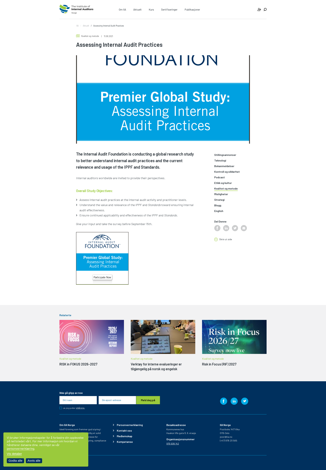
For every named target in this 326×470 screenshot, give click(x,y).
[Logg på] (259, 9)
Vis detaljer (14, 454)
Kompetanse (125, 441)
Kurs (151, 9)
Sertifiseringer (169, 9)
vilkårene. (80, 408)
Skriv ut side (225, 239)
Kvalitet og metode (90, 36)
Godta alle (15, 460)
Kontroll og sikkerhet (227, 171)
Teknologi (220, 160)
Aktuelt (137, 9)
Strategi (219, 199)
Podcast (219, 177)
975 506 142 (172, 443)
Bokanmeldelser (224, 166)
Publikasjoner (192, 9)
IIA (77, 25)
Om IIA (122, 9)
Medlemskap (124, 436)
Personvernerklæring (130, 425)
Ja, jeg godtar (74, 408)
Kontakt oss (124, 430)
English (218, 211)
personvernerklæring (20, 448)
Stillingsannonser (225, 154)
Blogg (217, 205)
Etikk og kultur (223, 183)
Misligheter (221, 194)
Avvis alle (34, 460)
